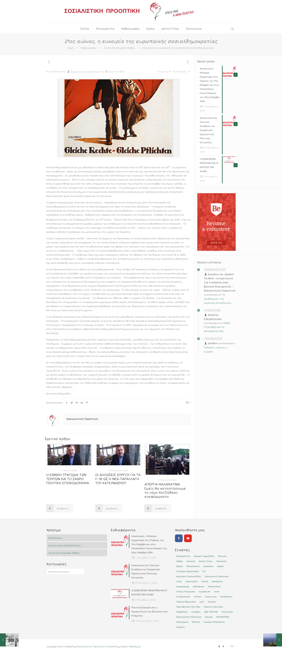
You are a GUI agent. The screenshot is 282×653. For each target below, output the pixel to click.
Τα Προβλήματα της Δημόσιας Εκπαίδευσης (217, 298)
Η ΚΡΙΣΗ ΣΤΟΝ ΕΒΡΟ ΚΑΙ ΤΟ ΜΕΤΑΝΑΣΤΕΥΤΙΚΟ (217, 327)
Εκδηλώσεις (55, 537)
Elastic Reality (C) (131, 646)
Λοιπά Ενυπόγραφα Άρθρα (119, 47)
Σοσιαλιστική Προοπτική (85, 71)
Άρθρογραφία (89, 47)
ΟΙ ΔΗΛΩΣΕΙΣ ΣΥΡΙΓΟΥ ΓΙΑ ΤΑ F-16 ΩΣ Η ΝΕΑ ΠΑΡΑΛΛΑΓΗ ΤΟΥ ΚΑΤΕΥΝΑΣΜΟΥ (118, 479)
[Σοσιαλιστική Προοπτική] (141, 12)
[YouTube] (188, 538)
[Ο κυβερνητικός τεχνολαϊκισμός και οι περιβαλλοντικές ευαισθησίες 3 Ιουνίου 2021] (272, 639)
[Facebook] (179, 538)
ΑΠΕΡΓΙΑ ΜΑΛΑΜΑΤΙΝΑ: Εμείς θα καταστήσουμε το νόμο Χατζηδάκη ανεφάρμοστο (165, 490)
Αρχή (71, 47)
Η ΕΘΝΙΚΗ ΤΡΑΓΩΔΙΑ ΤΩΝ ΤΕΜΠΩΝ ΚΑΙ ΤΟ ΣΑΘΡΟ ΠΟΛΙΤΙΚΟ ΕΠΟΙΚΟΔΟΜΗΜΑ (67, 479)
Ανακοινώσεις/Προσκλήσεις (64, 545)
